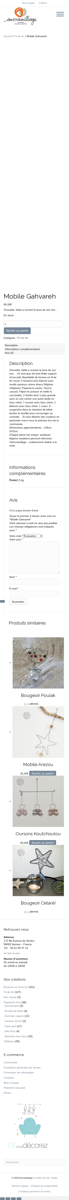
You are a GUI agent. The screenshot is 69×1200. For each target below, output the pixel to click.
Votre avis (15, 539)
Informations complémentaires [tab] (22, 349)
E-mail (13, 588)
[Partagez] (13, 1198)
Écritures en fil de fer (16, 987)
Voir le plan (12, 953)
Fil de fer (19, 36)
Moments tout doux (16, 1036)
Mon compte (28, 3)
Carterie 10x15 (13, 1021)
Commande (10, 1062)
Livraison (9, 1077)
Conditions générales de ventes (22, 1067)
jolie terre (10, 1031)
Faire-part (10, 1026)
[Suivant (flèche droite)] (2, 601)
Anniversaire (12, 1005)
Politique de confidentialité (44, 1186)
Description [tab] (11, 345)
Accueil (8, 36)
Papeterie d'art (12, 1002)
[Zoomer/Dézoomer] (2, 1198)
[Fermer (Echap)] (19, 1198)
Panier (7, 1092)
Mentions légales (20, 1186)
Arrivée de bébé (14, 1010)
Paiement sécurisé (14, 1087)
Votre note (16, 535)
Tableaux (9, 1041)
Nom (13, 576)
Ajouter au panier (17, 330)
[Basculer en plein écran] (8, 1198)
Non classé (10, 997)
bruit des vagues (14, 1015)
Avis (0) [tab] (9, 352)
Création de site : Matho (46, 1178)
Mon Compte (11, 1082)
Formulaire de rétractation (19, 1072)
